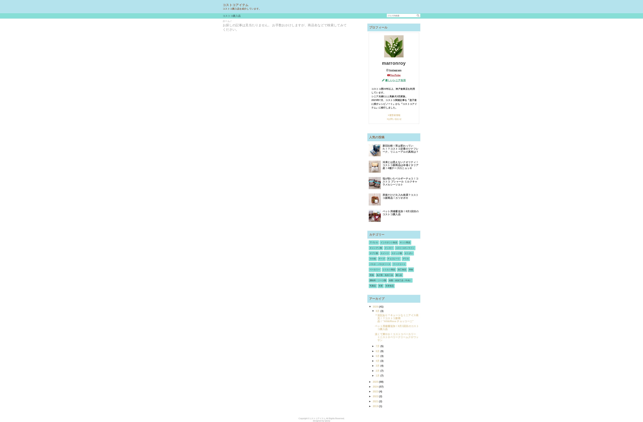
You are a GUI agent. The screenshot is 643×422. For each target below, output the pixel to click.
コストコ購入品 (232, 15)
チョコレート (393, 259)
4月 (378, 360)
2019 (376, 406)
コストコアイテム (236, 5)
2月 (378, 370)
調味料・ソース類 (378, 280)
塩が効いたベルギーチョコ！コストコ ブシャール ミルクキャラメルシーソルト (401, 181)
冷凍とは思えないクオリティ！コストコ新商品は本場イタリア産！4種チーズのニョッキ (401, 165)
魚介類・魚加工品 (385, 275)
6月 (378, 351)
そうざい (409, 253)
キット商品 (405, 242)
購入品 (399, 275)
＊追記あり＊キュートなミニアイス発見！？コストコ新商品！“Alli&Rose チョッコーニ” (397, 318)
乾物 (372, 275)
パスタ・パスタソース (380, 264)
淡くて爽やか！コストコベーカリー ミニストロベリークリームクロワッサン (396, 337)
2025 (376, 381)
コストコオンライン (405, 248)
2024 (376, 386)
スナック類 (397, 253)
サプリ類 (374, 253)
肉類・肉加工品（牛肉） (400, 280)
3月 (378, 365)
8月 (378, 311)
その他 (373, 259)
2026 (376, 306)
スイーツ (385, 253)
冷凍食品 (389, 286)
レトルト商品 (389, 269)
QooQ (327, 421)
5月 (378, 356)
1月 (378, 375)
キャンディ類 (376, 248)
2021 (376, 401)
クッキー (389, 248)
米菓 (381, 286)
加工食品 (402, 269)
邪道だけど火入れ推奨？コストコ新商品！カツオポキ (401, 196)
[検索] (418, 15)
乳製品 (373, 286)
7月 (378, 346)
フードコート (399, 264)
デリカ (406, 259)
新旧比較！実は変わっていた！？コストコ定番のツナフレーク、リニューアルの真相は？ (401, 148)
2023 (376, 391)
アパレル (374, 242)
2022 (376, 396)
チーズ (382, 259)
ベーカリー (375, 269)
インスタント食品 (389, 242)
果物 (411, 269)
